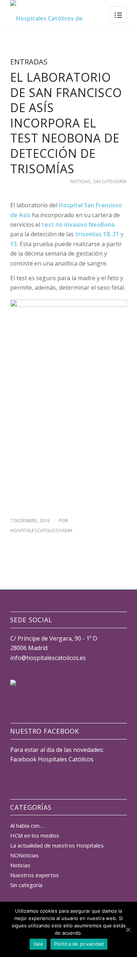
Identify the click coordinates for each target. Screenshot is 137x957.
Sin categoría (110, 181)
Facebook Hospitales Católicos (52, 759)
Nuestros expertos (34, 875)
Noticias (81, 181)
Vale (38, 944)
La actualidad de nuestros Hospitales (57, 845)
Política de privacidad (79, 944)
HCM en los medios (34, 835)
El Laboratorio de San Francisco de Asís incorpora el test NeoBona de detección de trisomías (66, 123)
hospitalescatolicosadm (41, 530)
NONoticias (24, 855)
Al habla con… (26, 825)
